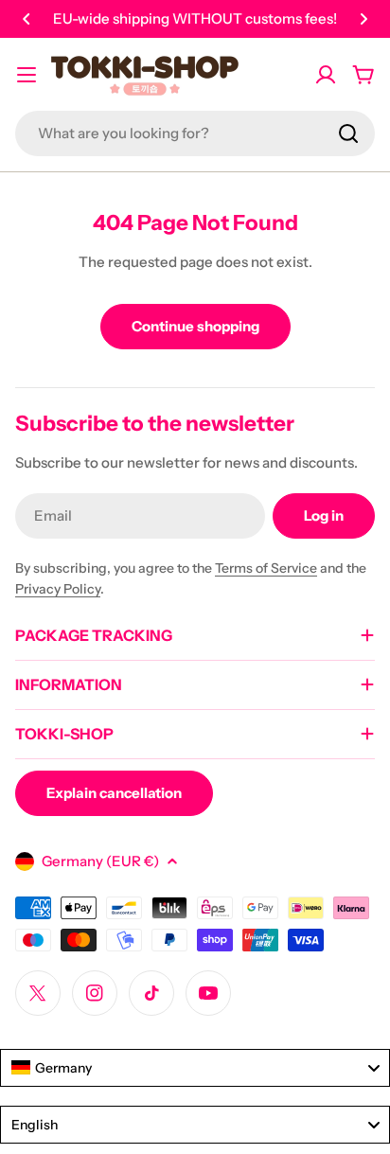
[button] (26, 19)
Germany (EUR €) (100, 861)
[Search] (348, 133)
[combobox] (195, 133)
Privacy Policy (57, 588)
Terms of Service (266, 568)
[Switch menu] (26, 74)
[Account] (325, 74)
